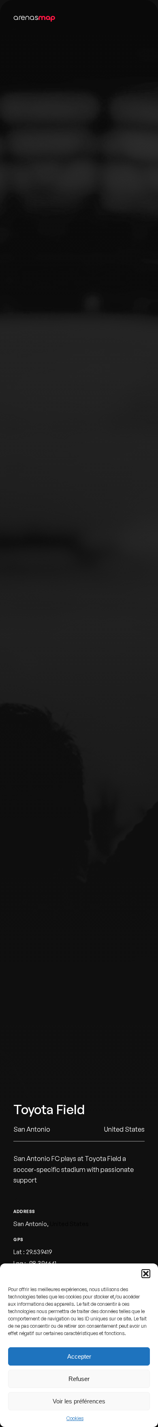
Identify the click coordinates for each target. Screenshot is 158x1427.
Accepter (79, 1356)
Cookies (74, 1418)
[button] (146, 1274)
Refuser (79, 1378)
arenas (34, 17)
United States (69, 1224)
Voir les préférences (79, 1401)
